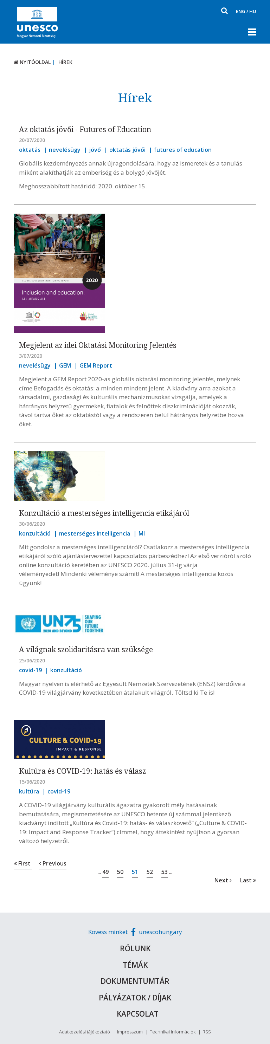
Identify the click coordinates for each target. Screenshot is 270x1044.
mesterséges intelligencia (94, 533)
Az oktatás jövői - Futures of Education (85, 129)
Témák (135, 965)
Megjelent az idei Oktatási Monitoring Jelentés (97, 345)
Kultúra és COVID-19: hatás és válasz (82, 771)
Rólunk (135, 948)
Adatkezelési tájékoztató (84, 1032)
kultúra (29, 791)
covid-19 (30, 670)
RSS (206, 1032)
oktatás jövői (127, 150)
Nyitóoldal (34, 62)
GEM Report (95, 365)
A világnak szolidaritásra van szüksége (86, 649)
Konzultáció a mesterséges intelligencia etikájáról (104, 513)
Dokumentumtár (135, 981)
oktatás (29, 150)
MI (142, 533)
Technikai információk (172, 1032)
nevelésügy (65, 150)
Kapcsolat (138, 1014)
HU (252, 11)
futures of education (183, 150)
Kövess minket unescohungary (135, 932)
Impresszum (130, 1032)
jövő (95, 150)
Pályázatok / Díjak (135, 998)
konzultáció (35, 533)
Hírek (65, 62)
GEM (65, 365)
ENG (240, 11)
